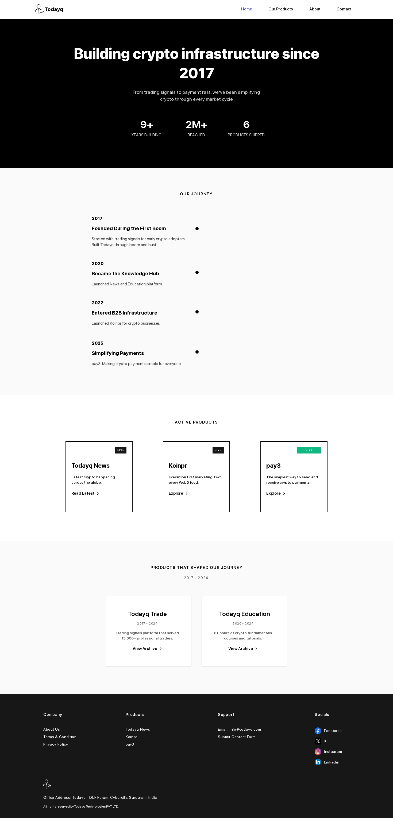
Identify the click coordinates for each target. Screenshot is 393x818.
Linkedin (332, 762)
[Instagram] (318, 751)
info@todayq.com (245, 729)
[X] (318, 741)
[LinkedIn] (318, 762)
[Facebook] (318, 730)
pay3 (130, 744)
